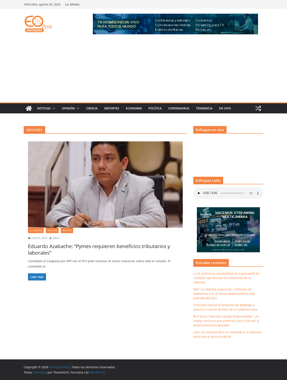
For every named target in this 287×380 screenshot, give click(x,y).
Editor (56, 238)
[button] (53, 108)
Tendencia (204, 108)
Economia (134, 108)
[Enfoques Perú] (29, 108)
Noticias (44, 108)
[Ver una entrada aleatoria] (258, 108)
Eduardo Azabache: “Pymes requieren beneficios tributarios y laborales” (99, 249)
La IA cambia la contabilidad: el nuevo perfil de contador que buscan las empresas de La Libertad (226, 277)
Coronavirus (178, 108)
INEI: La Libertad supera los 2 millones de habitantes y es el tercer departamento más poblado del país (224, 293)
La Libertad (36, 230)
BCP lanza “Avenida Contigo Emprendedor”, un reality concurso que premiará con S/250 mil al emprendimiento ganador (226, 320)
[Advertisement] (143, 70)
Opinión (68, 108)
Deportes (111, 108)
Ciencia (91, 108)
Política (155, 108)
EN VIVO (225, 108)
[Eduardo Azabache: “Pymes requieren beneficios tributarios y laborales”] (105, 184)
